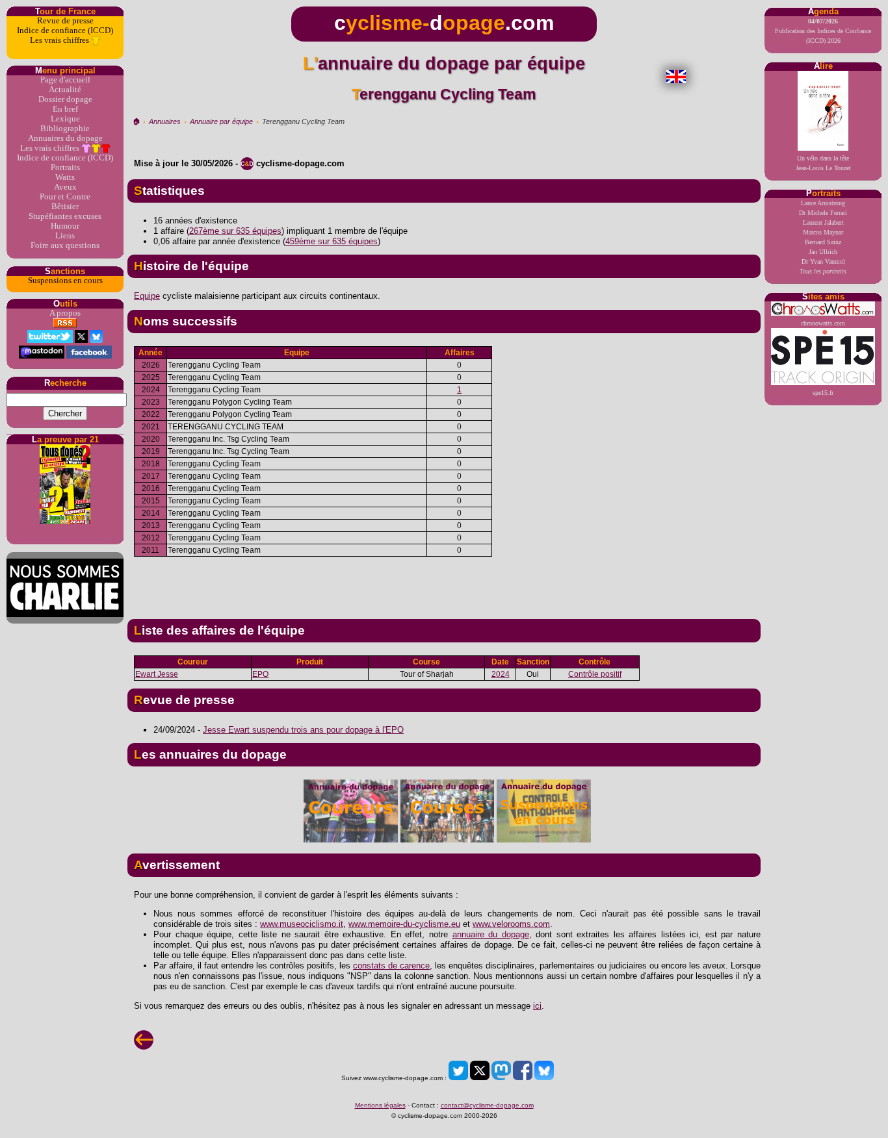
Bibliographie (65, 128)
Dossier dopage (65, 99)
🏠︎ (136, 121)
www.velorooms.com (511, 924)
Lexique (65, 118)
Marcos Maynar (823, 232)
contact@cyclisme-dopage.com (487, 1105)
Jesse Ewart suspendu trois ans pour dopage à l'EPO (303, 730)
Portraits (65, 167)
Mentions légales (380, 1105)
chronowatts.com (823, 323)
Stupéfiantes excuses (65, 216)
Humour (65, 226)
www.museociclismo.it (301, 924)
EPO (260, 674)
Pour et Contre (65, 196)
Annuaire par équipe (221, 121)
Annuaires (165, 121)
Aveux (65, 187)
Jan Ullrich (823, 251)
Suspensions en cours (65, 280)
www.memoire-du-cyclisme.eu (404, 924)
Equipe (147, 296)
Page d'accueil (65, 79)
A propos (65, 313)
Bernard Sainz (823, 242)
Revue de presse (65, 20)
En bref (65, 109)
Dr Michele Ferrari (823, 212)
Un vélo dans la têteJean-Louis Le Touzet (823, 163)
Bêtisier (65, 206)
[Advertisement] (444, 582)
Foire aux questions (65, 245)
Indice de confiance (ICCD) (65, 30)
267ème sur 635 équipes (235, 231)
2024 (500, 674)
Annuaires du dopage (65, 138)
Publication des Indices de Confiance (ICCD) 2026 (823, 31)
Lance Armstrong (823, 203)
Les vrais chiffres (60, 40)
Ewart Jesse (156, 674)
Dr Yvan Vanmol (823, 261)
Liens (65, 235)
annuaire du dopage (490, 934)
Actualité (65, 89)
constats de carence (391, 965)
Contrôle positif (594, 674)
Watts (65, 177)
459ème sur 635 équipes (331, 241)
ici (537, 1006)
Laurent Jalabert (823, 222)
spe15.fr (823, 392)
